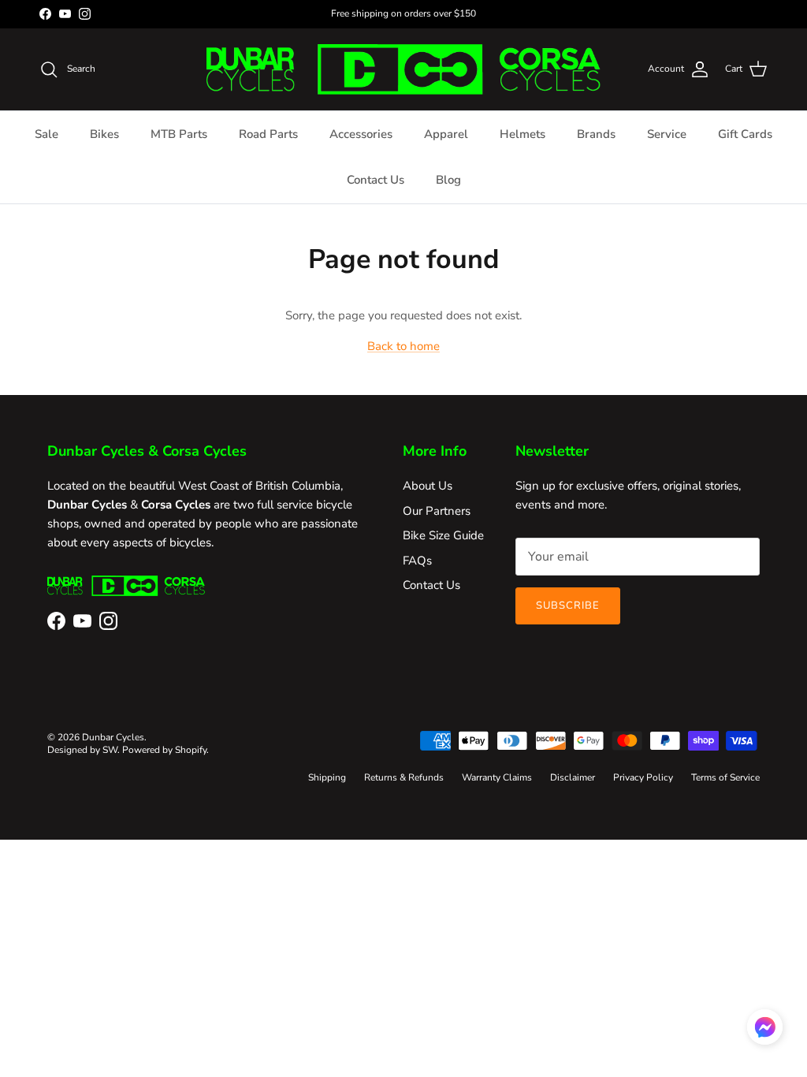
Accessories (360, 134)
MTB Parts (179, 134)
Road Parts (268, 134)
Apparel (446, 134)
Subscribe (568, 605)
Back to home (403, 346)
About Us (427, 486)
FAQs (417, 560)
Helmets (522, 134)
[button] (765, 1027)
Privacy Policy (643, 777)
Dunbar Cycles (113, 737)
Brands (596, 134)
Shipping (327, 777)
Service (666, 134)
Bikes (104, 134)
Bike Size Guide (443, 535)
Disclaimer (572, 777)
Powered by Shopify (164, 749)
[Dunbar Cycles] (403, 69)
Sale (46, 134)
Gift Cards (745, 134)
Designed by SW (82, 749)
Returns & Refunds (404, 777)
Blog (448, 180)
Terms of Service (725, 777)
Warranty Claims (497, 777)
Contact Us (375, 180)
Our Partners (436, 511)
